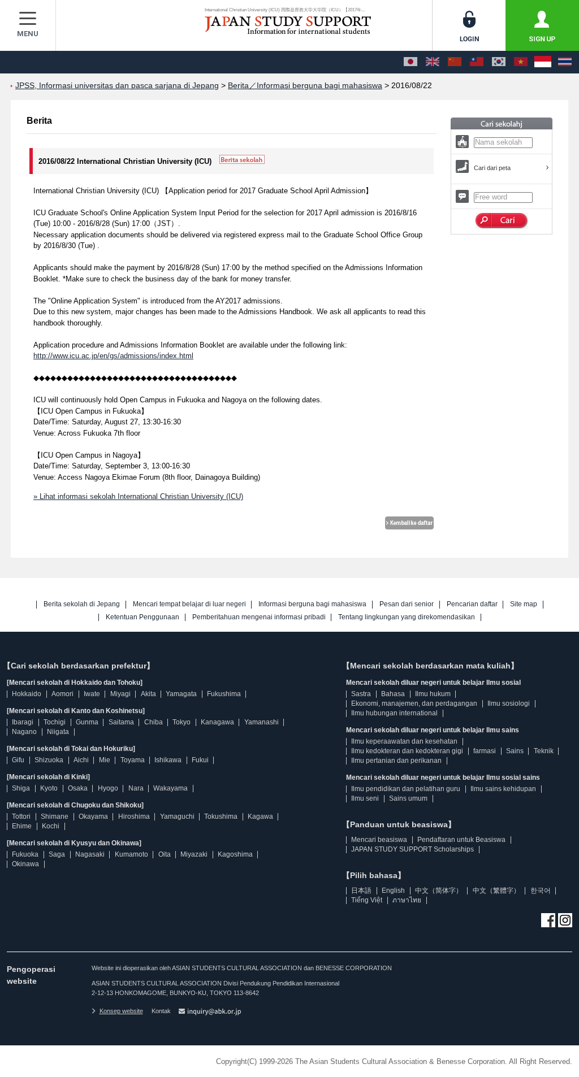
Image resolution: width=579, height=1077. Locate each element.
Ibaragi (22, 722)
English (393, 890)
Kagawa (260, 816)
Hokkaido (26, 694)
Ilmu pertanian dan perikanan (396, 761)
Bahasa (393, 694)
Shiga (21, 788)
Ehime (22, 826)
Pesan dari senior (406, 604)
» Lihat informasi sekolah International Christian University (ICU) (138, 496)
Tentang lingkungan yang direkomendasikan (406, 617)
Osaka (78, 788)
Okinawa (25, 864)
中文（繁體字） (496, 890)
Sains (515, 751)
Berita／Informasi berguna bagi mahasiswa (305, 85)
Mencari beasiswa (379, 840)
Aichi (81, 760)
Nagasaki (90, 854)
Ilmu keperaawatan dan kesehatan (404, 741)
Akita (148, 694)
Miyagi (120, 694)
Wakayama (170, 788)
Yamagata (181, 694)
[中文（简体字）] (454, 62)
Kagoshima (235, 854)
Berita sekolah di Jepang (82, 604)
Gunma (87, 722)
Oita (164, 854)
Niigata (58, 732)
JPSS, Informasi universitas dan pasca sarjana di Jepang (117, 85)
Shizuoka (48, 760)
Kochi (50, 826)
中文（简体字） (439, 890)
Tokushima (220, 816)
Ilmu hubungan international (394, 713)
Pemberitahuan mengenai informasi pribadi (259, 617)
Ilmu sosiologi (508, 703)
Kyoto (49, 788)
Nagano (24, 732)
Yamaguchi (177, 816)
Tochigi (55, 722)
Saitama (121, 722)
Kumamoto (131, 854)
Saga (57, 854)
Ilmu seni (365, 798)
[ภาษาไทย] (564, 62)
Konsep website (121, 1010)
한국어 (540, 890)
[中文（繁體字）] (476, 62)
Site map (523, 604)
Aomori (62, 694)
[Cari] (502, 221)
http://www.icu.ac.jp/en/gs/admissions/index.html (113, 355)
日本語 (361, 890)
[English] (432, 62)
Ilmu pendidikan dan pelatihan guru (405, 789)
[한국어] (498, 62)
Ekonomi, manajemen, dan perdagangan (414, 703)
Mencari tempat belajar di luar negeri (189, 604)
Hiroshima (134, 816)
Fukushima (224, 694)
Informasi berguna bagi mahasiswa (312, 604)
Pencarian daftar (472, 604)
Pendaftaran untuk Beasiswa (461, 840)
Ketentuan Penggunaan (142, 617)
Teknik (544, 751)
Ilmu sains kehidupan (503, 789)
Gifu (18, 760)
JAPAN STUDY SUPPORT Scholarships (412, 849)
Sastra (361, 694)
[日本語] (410, 62)
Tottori (21, 816)
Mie (104, 760)
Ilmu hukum (433, 694)
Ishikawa (168, 760)
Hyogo (108, 788)
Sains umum (408, 798)
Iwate (92, 694)
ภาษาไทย (406, 900)
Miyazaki (194, 854)
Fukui (200, 760)
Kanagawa (217, 722)
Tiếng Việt (366, 900)
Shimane (54, 816)
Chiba (153, 722)
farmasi (484, 751)
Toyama (132, 760)
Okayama (93, 816)
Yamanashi (261, 722)
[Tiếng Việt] (520, 62)
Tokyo (181, 722)
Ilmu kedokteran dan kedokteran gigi (407, 751)
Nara (136, 788)
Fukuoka (25, 854)
